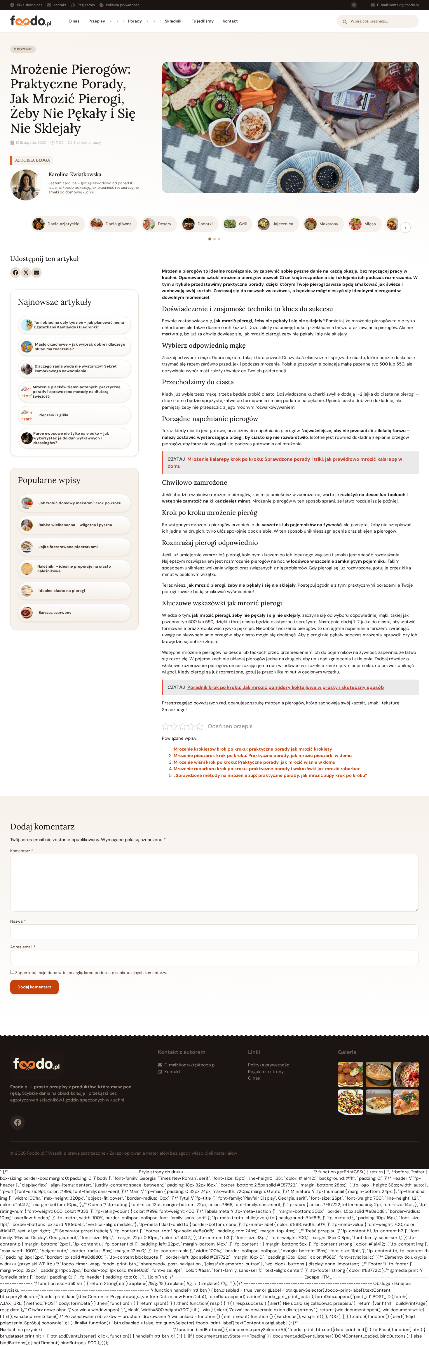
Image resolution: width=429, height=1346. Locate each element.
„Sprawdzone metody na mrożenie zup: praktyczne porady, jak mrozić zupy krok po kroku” (270, 775)
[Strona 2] (214, 239)
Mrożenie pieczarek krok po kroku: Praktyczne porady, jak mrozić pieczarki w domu (263, 755)
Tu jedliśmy (203, 21)
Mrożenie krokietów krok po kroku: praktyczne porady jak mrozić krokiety (253, 749)
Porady (135, 21)
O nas (74, 21)
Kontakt (230, 21)
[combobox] (378, 21)
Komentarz (21, 851)
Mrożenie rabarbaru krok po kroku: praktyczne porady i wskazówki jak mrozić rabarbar (267, 769)
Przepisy (96, 21)
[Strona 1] (209, 239)
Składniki (174, 21)
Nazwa (18, 921)
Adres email (23, 947)
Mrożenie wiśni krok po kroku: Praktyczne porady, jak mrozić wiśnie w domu (254, 762)
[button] (15, 272)
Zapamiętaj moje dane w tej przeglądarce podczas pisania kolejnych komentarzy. (91, 973)
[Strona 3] (219, 239)
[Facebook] (354, 4)
